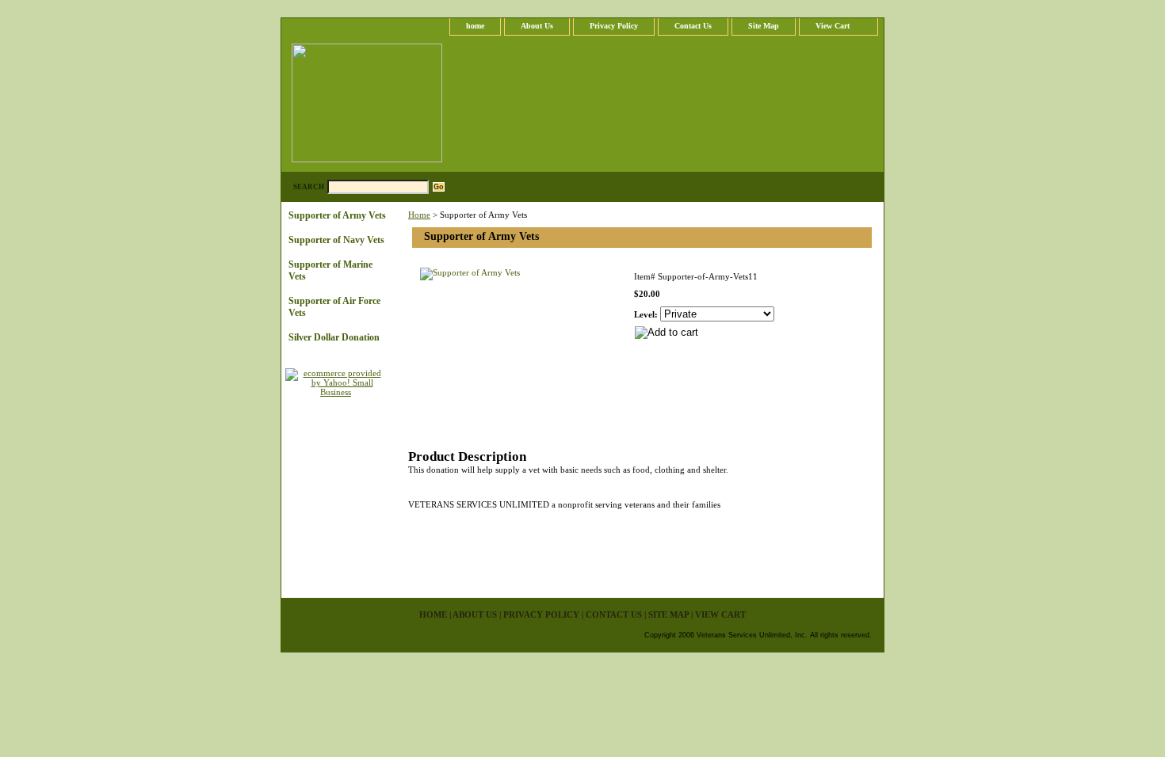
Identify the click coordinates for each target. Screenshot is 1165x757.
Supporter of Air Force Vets (334, 306)
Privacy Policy (614, 25)
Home (419, 214)
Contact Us (693, 25)
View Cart (833, 25)
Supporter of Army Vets (337, 215)
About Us (537, 25)
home (475, 25)
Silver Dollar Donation (334, 337)
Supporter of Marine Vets (330, 270)
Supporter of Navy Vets (336, 239)
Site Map (763, 25)
